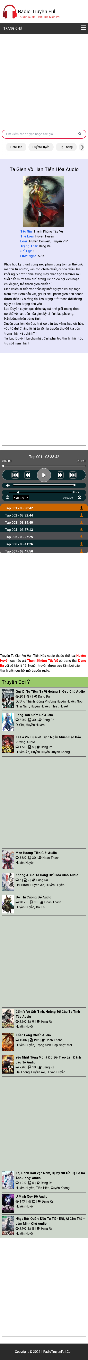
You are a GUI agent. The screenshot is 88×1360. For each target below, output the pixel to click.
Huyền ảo (22, 752)
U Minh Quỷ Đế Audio (31, 1196)
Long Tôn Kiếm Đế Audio (34, 715)
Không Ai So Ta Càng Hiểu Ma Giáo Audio (47, 875)
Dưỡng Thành (25, 701)
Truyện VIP (60, 241)
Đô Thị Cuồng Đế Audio (33, 897)
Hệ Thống (66, 147)
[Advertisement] (44, 80)
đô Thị (40, 907)
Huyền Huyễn (41, 147)
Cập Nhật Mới (62, 1045)
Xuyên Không (60, 752)
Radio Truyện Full (37, 11)
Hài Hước (22, 885)
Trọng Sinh (43, 1045)
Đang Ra (45, 246)
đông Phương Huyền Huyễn (56, 701)
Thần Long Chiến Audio (33, 1035)
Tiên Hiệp (16, 147)
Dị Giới (20, 725)
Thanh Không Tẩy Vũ (48, 231)
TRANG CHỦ (12, 28)
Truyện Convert (39, 241)
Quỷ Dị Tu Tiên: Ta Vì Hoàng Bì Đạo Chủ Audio (50, 691)
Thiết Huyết (59, 706)
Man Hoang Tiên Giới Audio (36, 853)
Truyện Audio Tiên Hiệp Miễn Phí (39, 17)
